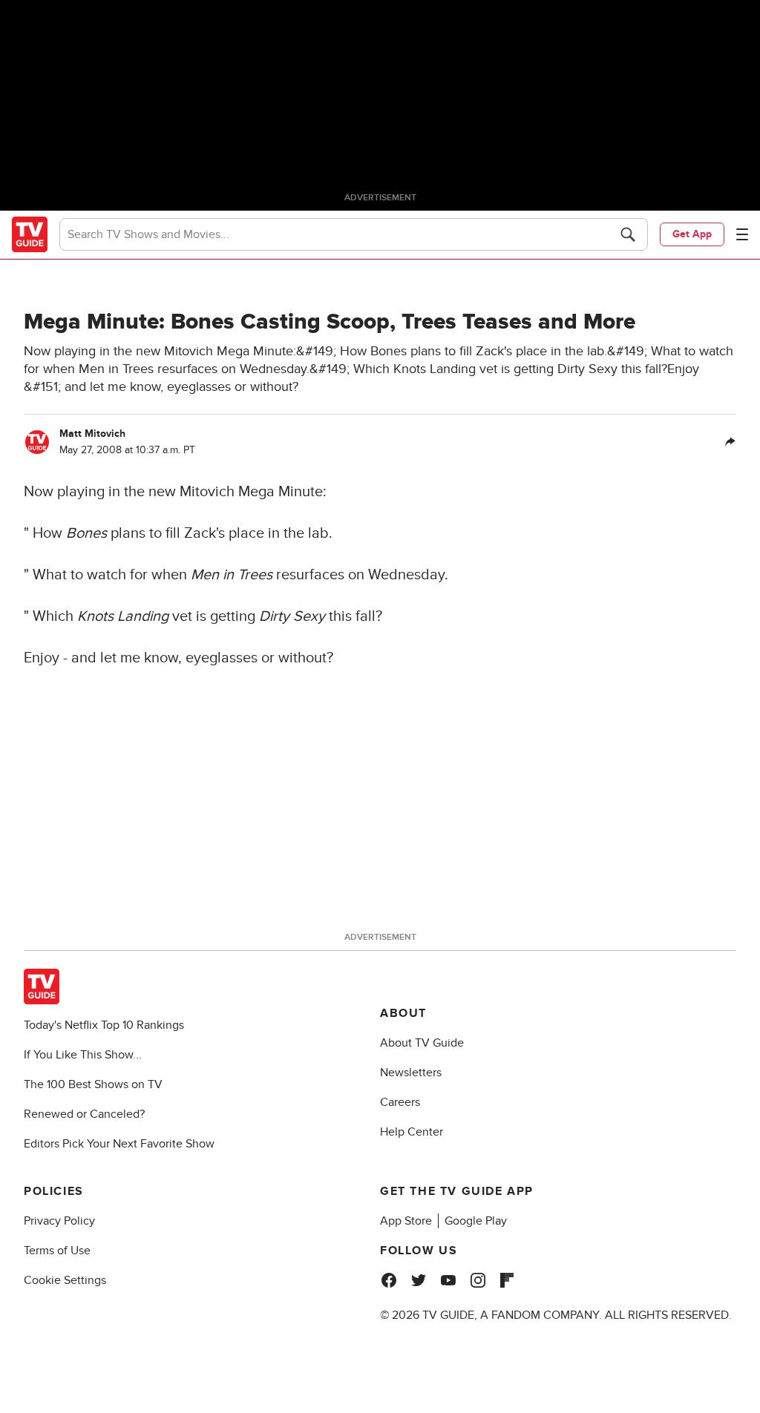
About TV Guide (422, 1042)
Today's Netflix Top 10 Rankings (104, 1025)
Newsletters (411, 1072)
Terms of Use (57, 1250)
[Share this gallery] (730, 442)
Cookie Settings (65, 1280)
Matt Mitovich (92, 433)
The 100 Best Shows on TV (93, 1084)
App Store (406, 1220)
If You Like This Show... (83, 1054)
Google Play (476, 1220)
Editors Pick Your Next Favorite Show (119, 1143)
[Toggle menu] (742, 234)
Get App (692, 234)
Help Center (411, 1131)
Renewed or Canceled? (84, 1114)
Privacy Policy (59, 1220)
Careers (400, 1102)
